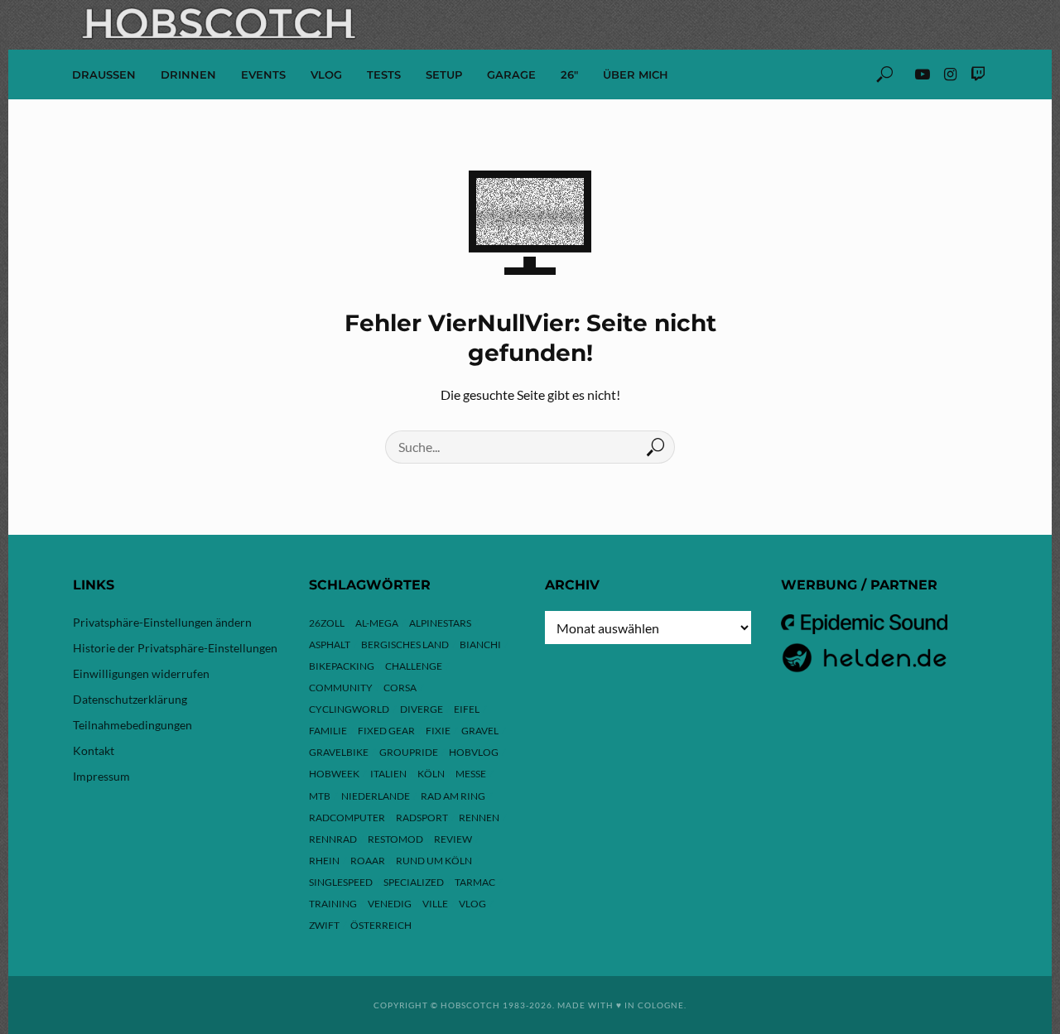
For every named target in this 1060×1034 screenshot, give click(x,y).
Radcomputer (347, 817)
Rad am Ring (453, 796)
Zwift (324, 925)
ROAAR (367, 860)
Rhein (324, 860)
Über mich (635, 74)
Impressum (101, 776)
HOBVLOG (474, 752)
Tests (384, 74)
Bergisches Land (405, 644)
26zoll (326, 623)
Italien (388, 773)
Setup (444, 74)
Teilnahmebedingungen (132, 725)
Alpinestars (440, 623)
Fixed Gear (386, 730)
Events (263, 74)
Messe (470, 773)
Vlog (472, 903)
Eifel (466, 709)
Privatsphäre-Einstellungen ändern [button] (162, 622)
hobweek (334, 773)
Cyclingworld (349, 709)
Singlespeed (341, 882)
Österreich (381, 925)
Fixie (438, 730)
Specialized (413, 882)
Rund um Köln (434, 860)
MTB (319, 796)
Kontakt (93, 750)
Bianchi (480, 644)
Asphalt (329, 644)
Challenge (413, 666)
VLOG (326, 74)
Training (333, 903)
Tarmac (475, 882)
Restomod (395, 839)
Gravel (480, 730)
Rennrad (333, 839)
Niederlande (375, 796)
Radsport (422, 817)
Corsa (400, 687)
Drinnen (188, 74)
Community (341, 687)
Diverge (421, 709)
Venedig (390, 903)
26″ (569, 74)
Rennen (479, 817)
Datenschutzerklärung (130, 699)
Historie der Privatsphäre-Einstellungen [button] (175, 648)
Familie (328, 730)
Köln (431, 773)
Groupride (408, 752)
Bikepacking (341, 666)
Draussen (104, 74)
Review (453, 839)
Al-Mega (376, 623)
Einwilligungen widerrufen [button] (141, 673)
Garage (511, 74)
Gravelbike (339, 752)
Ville (435, 903)
